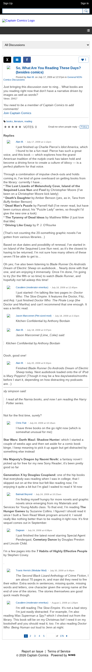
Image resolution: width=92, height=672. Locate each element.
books (9, 121)
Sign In (85, 3)
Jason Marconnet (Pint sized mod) (34, 315)
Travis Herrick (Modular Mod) (31, 570)
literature (18, 121)
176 (62, 636)
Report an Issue (32, 651)
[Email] (17, 60)
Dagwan (20, 530)
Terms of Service (58, 651)
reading (28, 121)
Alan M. (30, 77)
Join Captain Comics (17, 113)
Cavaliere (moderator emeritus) (32, 287)
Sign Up (8, 3)
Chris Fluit (21, 423)
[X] (7, 60)
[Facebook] (27, 60)
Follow (84, 127)
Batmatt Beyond (24, 494)
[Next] (67, 636)
